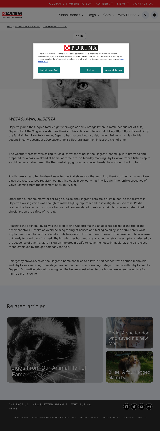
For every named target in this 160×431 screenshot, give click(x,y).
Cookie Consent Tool (48, 70)
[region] (81, 61)
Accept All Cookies (113, 70)
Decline (90, 70)
